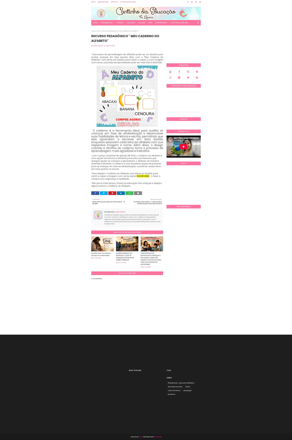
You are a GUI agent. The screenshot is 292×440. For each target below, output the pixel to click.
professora (171, 394)
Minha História (103, 2)
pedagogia (188, 390)
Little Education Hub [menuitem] (179, 23)
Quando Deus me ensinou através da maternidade (101, 254)
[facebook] (188, 2)
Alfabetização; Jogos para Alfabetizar (181, 383)
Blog (141, 437)
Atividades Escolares (175, 387)
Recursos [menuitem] (131, 23)
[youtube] (191, 2)
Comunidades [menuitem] (160, 23)
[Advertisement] (184, 44)
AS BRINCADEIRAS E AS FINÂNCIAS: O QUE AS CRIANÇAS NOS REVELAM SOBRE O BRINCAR (125, 256)
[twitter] (188, 77)
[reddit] (179, 77)
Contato (114, 2)
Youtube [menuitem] (141, 23)
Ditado (187, 387)
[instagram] (195, 2)
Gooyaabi (158, 437)
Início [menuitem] (95, 23)
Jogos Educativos (174, 390)
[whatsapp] (170, 77)
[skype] (197, 77)
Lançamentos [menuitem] (106, 23)
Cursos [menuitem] (120, 23)
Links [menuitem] (150, 23)
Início (93, 2)
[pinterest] (200, 2)
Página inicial (96, 31)
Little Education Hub (128, 2)
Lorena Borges (98, 46)
